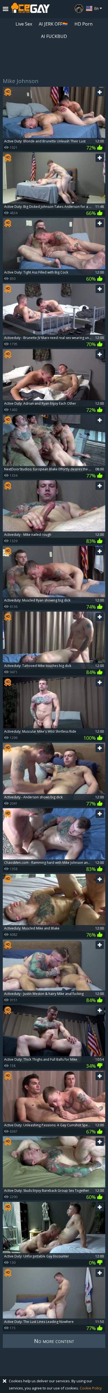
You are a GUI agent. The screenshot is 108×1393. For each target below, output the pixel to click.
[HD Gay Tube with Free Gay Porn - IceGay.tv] (30, 9)
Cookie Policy (91, 1388)
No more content (54, 1341)
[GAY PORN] (79, 8)
